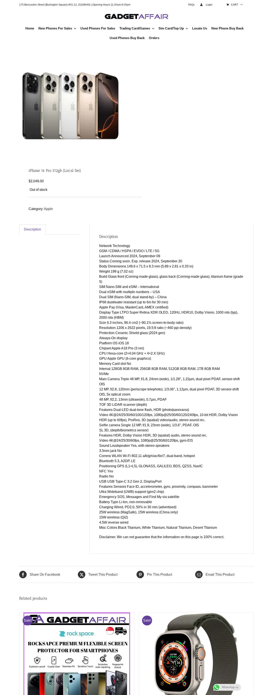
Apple (48, 209)
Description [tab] (32, 229)
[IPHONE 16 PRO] (75, 106)
